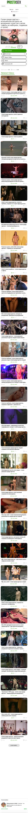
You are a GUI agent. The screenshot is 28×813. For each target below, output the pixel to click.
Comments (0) (8, 64)
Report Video (8, 57)
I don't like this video (9, 47)
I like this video (7, 47)
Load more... (14, 745)
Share (6, 60)
